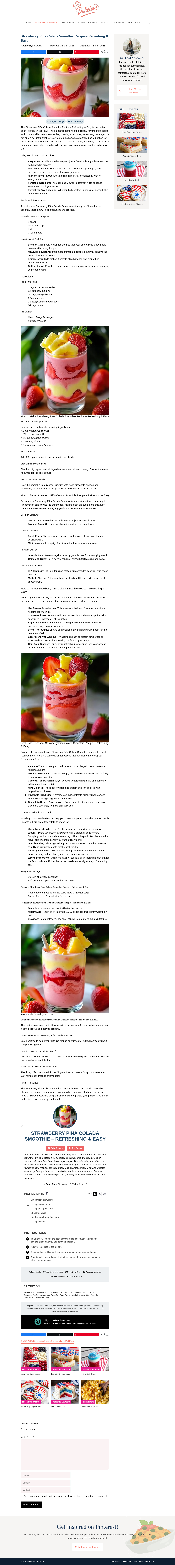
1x (95, 1194)
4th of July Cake (58, 1406)
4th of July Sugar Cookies (32, 1406)
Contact (105, 23)
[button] (148, 22)
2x (99, 1194)
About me (119, 23)
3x (104, 1194)
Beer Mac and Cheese (90, 1406)
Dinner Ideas (67, 23)
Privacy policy (115, 1561)
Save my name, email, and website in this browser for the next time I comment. (66, 1496)
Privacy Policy (136, 23)
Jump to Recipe (56, 121)
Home (28, 23)
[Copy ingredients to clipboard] (46, 1193)
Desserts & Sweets (87, 23)
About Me (127, 1561)
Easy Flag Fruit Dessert (31, 1374)
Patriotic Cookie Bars (60, 1374)
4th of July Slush (88, 1374)
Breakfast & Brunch (46, 23)
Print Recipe (77, 121)
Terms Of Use (138, 1561)
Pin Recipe (77, 1148)
